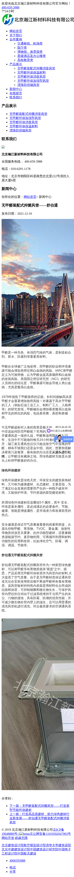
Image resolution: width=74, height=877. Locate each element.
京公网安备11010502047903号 (50, 833)
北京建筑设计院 (13, 845)
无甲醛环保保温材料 (31, 72)
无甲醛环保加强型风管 (33, 80)
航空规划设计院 (35, 845)
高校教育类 (25, 60)
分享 (12, 871)
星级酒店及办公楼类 (31, 56)
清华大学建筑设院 (58, 845)
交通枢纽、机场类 (30, 43)
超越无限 (21, 838)
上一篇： (39, 818)
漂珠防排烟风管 (28, 85)
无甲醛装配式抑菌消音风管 (36, 68)
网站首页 (30, 196)
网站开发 (8, 838)
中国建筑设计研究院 (44, 849)
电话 (12, 867)
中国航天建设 (26, 853)
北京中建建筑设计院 (16, 849)
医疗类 (22, 47)
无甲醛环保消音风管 (31, 76)
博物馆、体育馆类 (30, 51)
